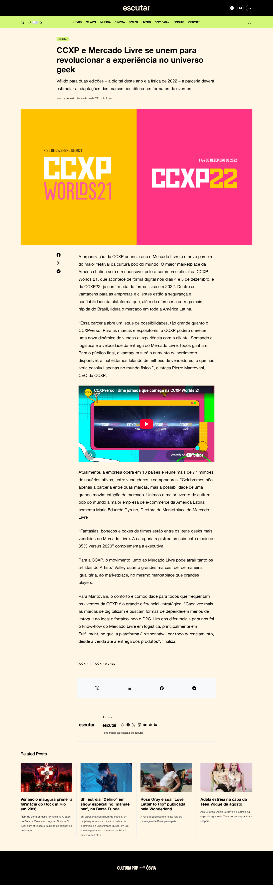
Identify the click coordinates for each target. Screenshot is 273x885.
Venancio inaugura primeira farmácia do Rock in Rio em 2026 (46, 804)
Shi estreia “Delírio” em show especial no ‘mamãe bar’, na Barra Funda (105, 804)
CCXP (83, 663)
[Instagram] (232, 8)
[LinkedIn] (249, 8)
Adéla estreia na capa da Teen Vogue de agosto (223, 801)
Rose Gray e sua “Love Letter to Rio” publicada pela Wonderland (162, 804)
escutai (109, 725)
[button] (23, 8)
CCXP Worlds (105, 663)
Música (63, 39)
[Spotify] (240, 8)
